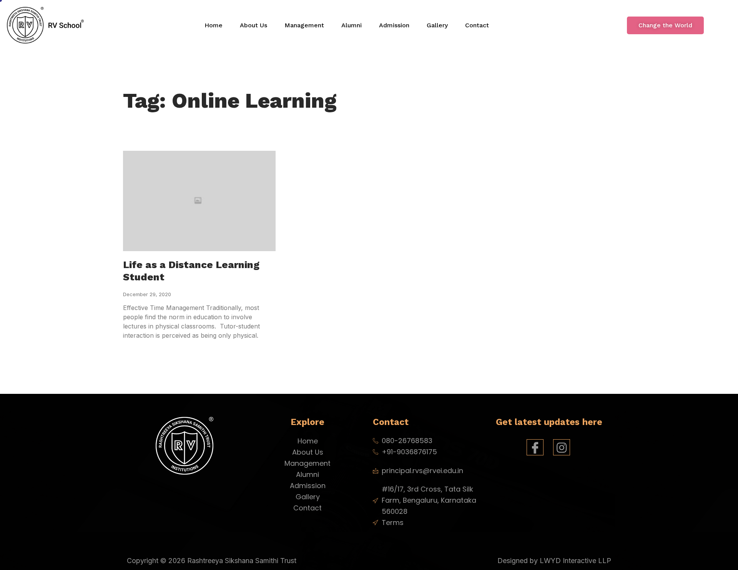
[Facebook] (535, 447)
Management (304, 25)
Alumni (351, 25)
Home (213, 25)
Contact (477, 25)
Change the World (665, 25)
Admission (394, 25)
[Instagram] (561, 447)
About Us (253, 25)
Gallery (437, 25)
